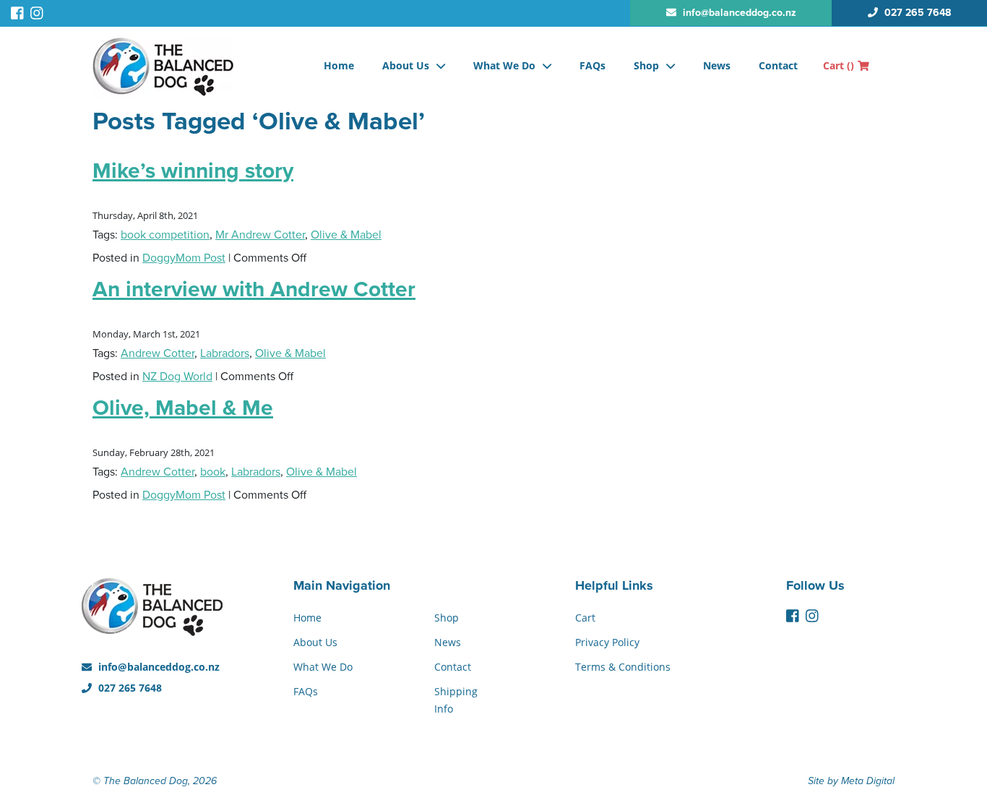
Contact (778, 65)
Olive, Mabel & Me (182, 408)
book (212, 472)
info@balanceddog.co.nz (157, 667)
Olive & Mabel (346, 235)
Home (339, 65)
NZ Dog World (177, 376)
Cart (838, 65)
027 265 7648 (128, 688)
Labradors (224, 353)
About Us (405, 65)
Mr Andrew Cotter (260, 235)
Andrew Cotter (157, 353)
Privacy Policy (607, 642)
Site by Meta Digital (851, 781)
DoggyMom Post (183, 258)
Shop (646, 65)
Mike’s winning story (192, 171)
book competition (165, 235)
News (716, 65)
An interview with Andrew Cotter (253, 289)
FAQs (592, 65)
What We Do (504, 65)
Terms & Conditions (623, 667)
